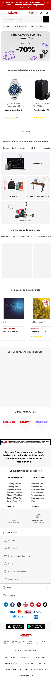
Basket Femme (40, 657)
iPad (33, 501)
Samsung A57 (12, 486)
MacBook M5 (36, 486)
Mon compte (13, 540)
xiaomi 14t (42, 663)
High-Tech (34, 148)
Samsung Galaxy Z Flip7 (16, 489)
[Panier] (46, 13)
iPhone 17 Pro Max (14, 495)
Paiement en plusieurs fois (19, 556)
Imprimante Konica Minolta (40, 489)
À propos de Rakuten (40, 642)
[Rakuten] (12, 13)
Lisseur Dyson (25, 657)
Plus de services (30, 642)
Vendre (11, 564)
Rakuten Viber (21, 642)
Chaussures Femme (12, 663)
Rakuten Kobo (7, 642)
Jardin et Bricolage (19, 148)
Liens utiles (12, 532)
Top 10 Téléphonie (15, 477)
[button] (25, 5)
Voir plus (26, 131)
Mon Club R (13, 579)
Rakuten (11, 595)
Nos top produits (8, 236)
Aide (9, 587)
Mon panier (13, 548)
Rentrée (6, 148)
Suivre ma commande (17, 572)
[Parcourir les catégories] (4, 13)
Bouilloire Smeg (10, 669)
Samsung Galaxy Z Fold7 (16, 492)
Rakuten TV (15, 642)
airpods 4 (23, 669)
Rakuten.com (25, 647)
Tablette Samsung (39, 495)
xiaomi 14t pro (10, 657)
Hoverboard (29, 663)
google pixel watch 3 (25, 675)
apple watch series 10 (38, 669)
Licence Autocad (38, 498)
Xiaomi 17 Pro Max (14, 498)
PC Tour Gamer (37, 492)
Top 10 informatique (40, 477)
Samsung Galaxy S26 (15, 483)
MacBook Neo (37, 483)
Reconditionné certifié (26, 236)
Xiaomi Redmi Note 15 (16, 501)
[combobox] (21, 19)
